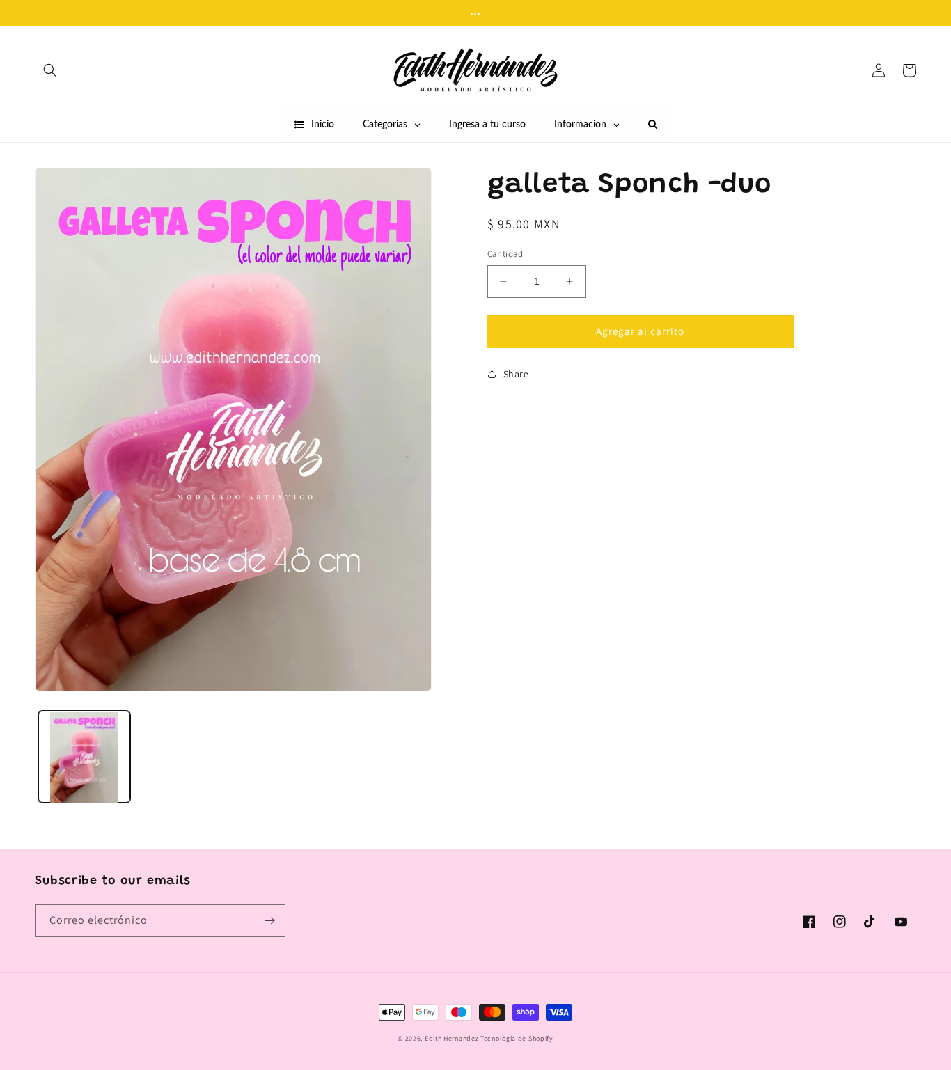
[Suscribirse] (269, 920)
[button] (50, 70)
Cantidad (505, 254)
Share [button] (516, 374)
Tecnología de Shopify (516, 1038)
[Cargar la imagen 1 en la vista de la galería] (84, 757)
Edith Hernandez (452, 1038)
